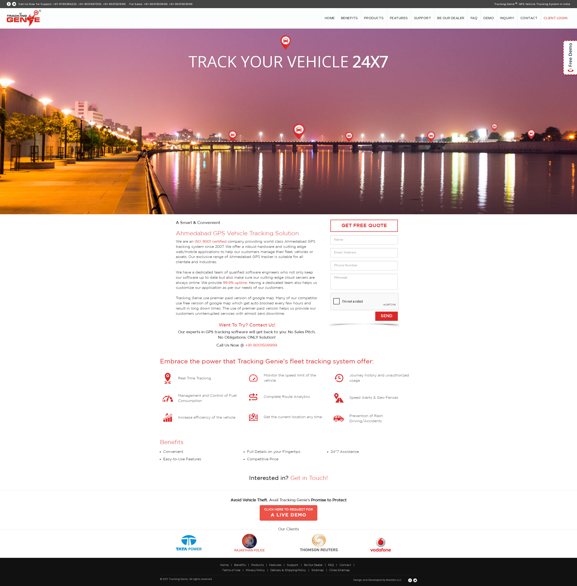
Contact (529, 18)
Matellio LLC (393, 580)
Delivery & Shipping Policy (288, 570)
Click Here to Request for (288, 512)
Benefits (349, 18)
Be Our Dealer (313, 565)
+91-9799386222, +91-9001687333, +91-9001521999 (89, 4)
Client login (555, 18)
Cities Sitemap (339, 570)
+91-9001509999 (261, 345)
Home (330, 18)
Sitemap (317, 570)
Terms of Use (231, 570)
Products (374, 18)
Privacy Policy (255, 570)
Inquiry (507, 18)
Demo (488, 18)
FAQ (474, 18)
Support (422, 18)
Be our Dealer (451, 18)
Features (399, 18)
